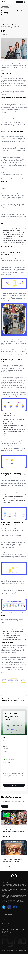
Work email (5, 751)
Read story (5, 836)
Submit (14, 785)
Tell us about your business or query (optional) (13, 773)
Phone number (6, 757)
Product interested (7, 767)
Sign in (19, 2)
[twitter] (8, 932)
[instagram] (5, 932)
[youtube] (10, 932)
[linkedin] (2, 932)
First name (5, 740)
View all (5, 806)
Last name (5, 746)
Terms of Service (17, 787)
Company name (6, 762)
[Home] (4, 2)
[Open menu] (14, 2)
